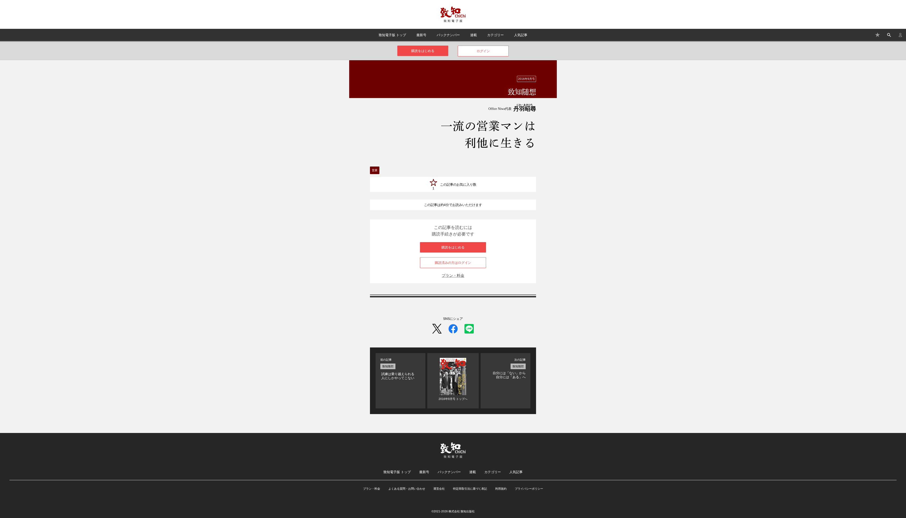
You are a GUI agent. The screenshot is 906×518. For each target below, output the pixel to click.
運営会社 (439, 488)
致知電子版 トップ (392, 35)
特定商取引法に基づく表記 (470, 488)
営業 (375, 170)
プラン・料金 (453, 276)
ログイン (483, 51)
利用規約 (501, 488)
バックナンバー (448, 35)
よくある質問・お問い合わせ (406, 488)
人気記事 (520, 35)
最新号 (421, 35)
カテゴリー (495, 35)
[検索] (889, 35)
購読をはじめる (422, 51)
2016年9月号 (526, 79)
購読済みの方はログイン (453, 263)
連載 (473, 35)
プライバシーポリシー (529, 488)
